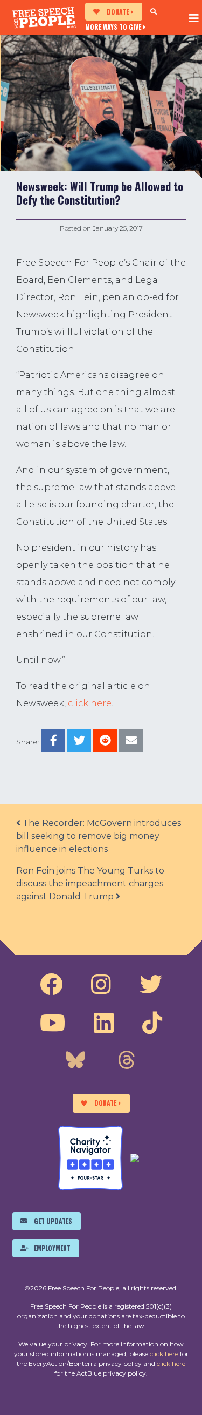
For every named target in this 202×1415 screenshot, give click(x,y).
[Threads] (126, 1061)
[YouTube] (52, 1023)
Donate (118, 11)
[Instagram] (101, 984)
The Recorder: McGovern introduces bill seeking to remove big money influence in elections (98, 836)
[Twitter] (150, 984)
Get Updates (53, 1221)
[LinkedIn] (103, 1023)
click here (90, 703)
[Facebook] (51, 984)
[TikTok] (152, 1023)
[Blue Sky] (75, 1061)
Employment (52, 1247)
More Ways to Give (113, 26)
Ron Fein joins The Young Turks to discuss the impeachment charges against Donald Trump (90, 883)
